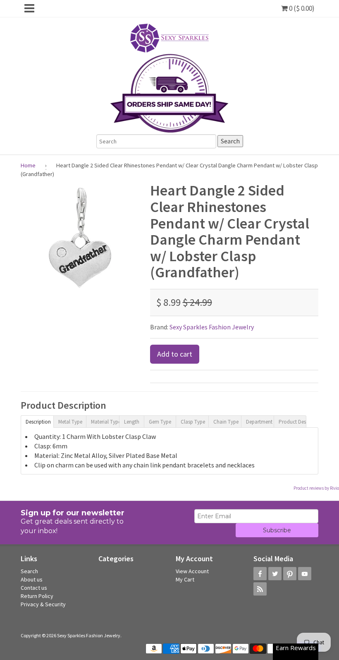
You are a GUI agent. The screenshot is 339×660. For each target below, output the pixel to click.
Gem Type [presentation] (160, 421)
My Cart (185, 579)
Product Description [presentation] (292, 421)
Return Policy (37, 596)
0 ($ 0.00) (301, 8)
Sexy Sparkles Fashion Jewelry (212, 327)
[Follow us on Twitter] (275, 573)
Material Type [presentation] (105, 421)
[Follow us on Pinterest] (289, 573)
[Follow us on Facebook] (260, 573)
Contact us (34, 587)
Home (28, 165)
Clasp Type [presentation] (193, 421)
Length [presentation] (131, 421)
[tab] (37, 421)
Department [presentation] (259, 421)
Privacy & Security (43, 604)
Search (29, 571)
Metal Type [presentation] (70, 421)
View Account (192, 571)
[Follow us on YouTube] (304, 573)
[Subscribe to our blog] (260, 589)
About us (32, 579)
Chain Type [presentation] (226, 421)
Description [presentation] (38, 421)
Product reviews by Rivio (316, 488)
